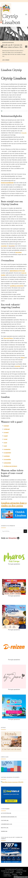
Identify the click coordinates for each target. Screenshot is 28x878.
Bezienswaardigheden (8, 42)
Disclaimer (14, 874)
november (4, 246)
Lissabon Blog (5, 824)
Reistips (3, 827)
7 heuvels (23, 133)
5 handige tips (19, 872)
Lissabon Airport (7, 876)
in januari (6, 426)
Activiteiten (5, 813)
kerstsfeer (18, 252)
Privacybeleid (19, 869)
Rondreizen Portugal (21, 871)
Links (21, 874)
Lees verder (5, 60)
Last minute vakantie (8, 872)
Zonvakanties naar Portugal (7, 871)
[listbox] (14, 46)
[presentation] (2, 47)
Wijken (3, 831)
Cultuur (3, 820)
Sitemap (16, 876)
